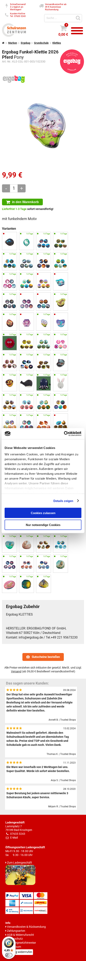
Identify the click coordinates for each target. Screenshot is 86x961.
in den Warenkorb (25, 202)
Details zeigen (63, 500)
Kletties (56, 42)
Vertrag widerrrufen (20, 952)
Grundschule (41, 42)
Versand (16, 671)
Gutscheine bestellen (46, 657)
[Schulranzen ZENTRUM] (14, 36)
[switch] (8, 955)
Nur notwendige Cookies (43, 524)
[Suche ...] (78, 17)
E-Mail (14, 837)
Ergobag (25, 42)
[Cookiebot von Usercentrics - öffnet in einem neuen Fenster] (63, 433)
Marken (12, 42)
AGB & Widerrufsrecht (20, 935)
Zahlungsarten (16, 931)
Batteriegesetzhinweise (21, 942)
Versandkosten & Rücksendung (26, 927)
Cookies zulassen (43, 513)
